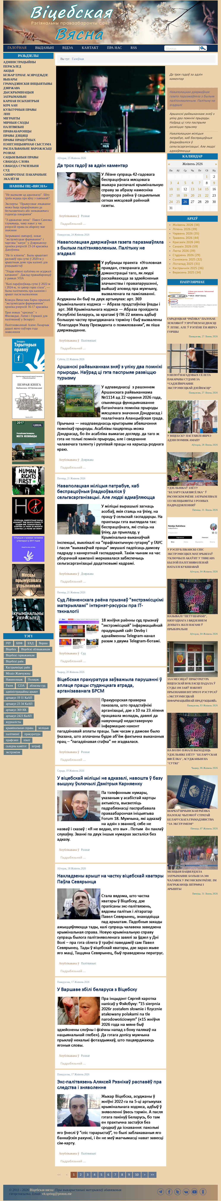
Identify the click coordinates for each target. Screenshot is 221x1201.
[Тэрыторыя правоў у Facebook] (28, 355)
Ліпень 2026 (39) (185, 229)
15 (206, 189)
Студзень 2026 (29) (186, 255)
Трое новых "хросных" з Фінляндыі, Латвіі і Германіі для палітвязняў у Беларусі (26, 316)
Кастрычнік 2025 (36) (188, 268)
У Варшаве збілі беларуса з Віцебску (97, 989)
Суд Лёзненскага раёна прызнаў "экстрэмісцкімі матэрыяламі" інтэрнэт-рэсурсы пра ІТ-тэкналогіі (110, 605)
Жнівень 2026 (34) (186, 225)
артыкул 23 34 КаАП (19, 703)
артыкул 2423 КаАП (19, 716)
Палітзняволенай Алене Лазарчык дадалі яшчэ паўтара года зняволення (27, 328)
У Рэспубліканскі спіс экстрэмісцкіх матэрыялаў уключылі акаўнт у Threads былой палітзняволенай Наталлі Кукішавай (191, 558)
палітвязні (12, 734)
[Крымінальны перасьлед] (28, 615)
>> (152, 1175)
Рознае (85, 216)
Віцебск (11, 649)
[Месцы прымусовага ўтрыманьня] (28, 580)
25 (178, 202)
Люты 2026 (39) (184, 251)
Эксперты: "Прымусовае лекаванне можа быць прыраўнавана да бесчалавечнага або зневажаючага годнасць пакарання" (28, 209)
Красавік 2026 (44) (186, 242)
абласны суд (37, 685)
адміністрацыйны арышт (22, 691)
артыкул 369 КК (16, 709)
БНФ (19, 643)
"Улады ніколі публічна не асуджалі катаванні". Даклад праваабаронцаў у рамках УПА (28, 275)
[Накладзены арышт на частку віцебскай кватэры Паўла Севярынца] (78, 904)
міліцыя (43, 728)
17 (171, 195)
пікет (27, 740)
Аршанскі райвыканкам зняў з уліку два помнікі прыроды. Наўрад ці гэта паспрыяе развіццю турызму (109, 372)
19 (185, 195)
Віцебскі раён (15, 661)
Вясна (79, 33)
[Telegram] (160, 1192)
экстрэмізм (13, 752)
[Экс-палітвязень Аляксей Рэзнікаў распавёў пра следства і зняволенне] (78, 1110)
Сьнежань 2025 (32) (187, 259)
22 (206, 195)
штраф (36, 746)
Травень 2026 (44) (186, 238)
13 (192, 189)
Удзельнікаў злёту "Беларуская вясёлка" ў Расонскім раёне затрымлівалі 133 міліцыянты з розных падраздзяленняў (192, 496)
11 (178, 189)
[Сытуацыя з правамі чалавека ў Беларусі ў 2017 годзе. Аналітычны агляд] (28, 549)
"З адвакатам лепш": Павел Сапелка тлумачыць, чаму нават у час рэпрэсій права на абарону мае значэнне (28, 225)
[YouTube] (194, 1192)
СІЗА (21, 685)
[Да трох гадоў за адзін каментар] (78, 187)
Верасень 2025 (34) (187, 272)
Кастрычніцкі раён (18, 667)
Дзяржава (87, 459)
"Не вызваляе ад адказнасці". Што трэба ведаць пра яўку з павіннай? (27, 196)
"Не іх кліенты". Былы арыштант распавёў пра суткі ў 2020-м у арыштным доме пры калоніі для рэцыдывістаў (26, 260)
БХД (31, 643)
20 (192, 195)
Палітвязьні (88, 340)
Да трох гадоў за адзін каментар (92, 165)
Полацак (33, 679)
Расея (9, 685)
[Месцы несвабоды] (28, 442)
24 (171, 202)
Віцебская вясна (42, 1190)
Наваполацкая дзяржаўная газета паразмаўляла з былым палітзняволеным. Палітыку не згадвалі (110, 248)
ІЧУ (8, 643)
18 (178, 195)
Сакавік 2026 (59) (185, 246)
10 (137, 1175)
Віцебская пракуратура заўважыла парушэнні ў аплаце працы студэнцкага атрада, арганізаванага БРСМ (109, 685)
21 (199, 195)
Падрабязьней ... (73, 224)
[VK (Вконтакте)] (186, 1192)
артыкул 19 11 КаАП (19, 697)
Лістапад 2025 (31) (186, 264)
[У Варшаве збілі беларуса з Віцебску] (78, 1010)
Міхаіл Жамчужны (18, 673)
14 (199, 189)
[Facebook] (169, 1192)
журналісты (13, 722)
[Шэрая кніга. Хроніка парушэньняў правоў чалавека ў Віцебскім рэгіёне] (28, 396)
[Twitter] (177, 1192)
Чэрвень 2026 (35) (186, 233)
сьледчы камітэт (16, 746)
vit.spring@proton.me (57, 1194)
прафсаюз (12, 740)
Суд (83, 653)
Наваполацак (14, 679)
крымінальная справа (19, 728)
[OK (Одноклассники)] (203, 1192)
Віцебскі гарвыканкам (20, 655)
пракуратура (32, 734)
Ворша (43, 643)
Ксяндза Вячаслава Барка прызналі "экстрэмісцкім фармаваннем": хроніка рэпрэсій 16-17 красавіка (27, 303)
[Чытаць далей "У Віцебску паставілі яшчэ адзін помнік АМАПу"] (192, 417)
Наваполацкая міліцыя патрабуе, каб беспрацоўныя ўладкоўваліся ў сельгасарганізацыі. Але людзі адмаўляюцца (106, 491)
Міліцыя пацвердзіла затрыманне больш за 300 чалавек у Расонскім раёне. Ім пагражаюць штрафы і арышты (191, 880)
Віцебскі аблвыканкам (35, 649)
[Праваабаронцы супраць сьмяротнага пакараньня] (28, 515)
